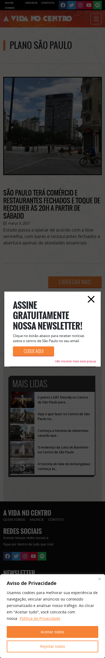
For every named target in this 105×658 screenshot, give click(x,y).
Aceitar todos (52, 631)
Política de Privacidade (40, 618)
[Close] (99, 579)
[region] (52, 616)
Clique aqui (33, 351)
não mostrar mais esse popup (75, 361)
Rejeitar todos (52, 646)
